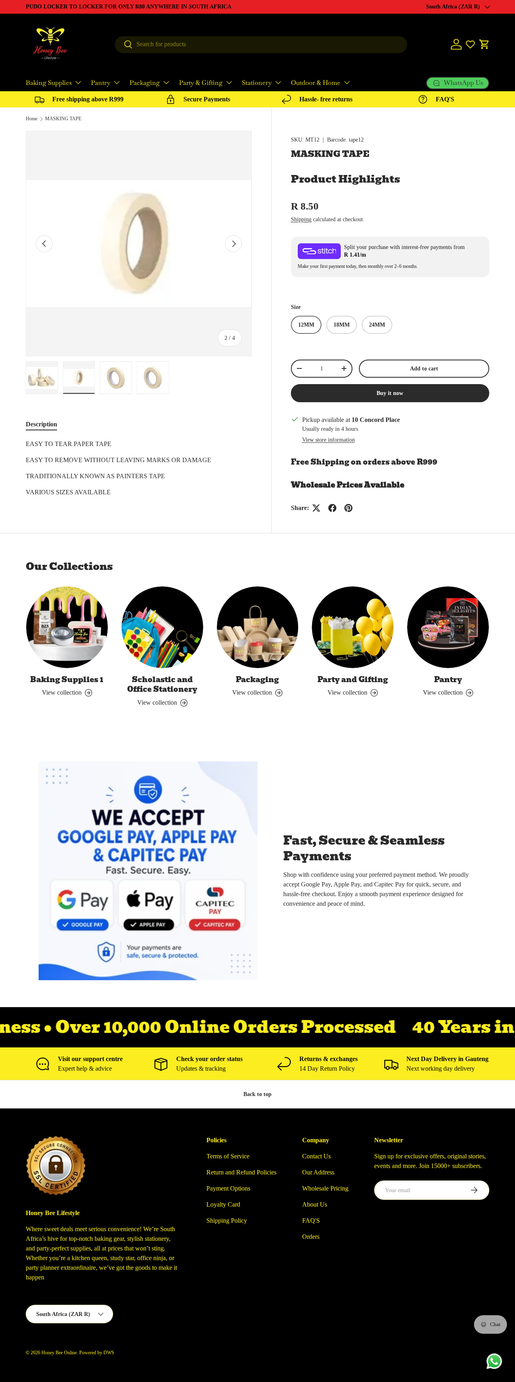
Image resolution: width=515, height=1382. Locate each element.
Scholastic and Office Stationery (162, 684)
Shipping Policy (226, 1220)
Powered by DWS (96, 1352)
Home (31, 118)
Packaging (145, 82)
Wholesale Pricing (325, 1188)
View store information (328, 439)
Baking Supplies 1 (66, 679)
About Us (314, 1204)
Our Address (318, 1172)
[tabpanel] (139, 468)
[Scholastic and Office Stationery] (162, 627)
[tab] (41, 424)
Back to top (257, 1094)
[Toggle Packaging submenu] (166, 82)
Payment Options (228, 1188)
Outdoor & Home (315, 82)
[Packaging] (258, 627)
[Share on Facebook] (332, 508)
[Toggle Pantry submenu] (117, 82)
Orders (310, 1236)
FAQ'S (311, 1220)
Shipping (301, 219)
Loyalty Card (223, 1204)
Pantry (100, 82)
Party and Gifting (352, 679)
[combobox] (261, 44)
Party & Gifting (200, 82)
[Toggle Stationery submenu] (278, 82)
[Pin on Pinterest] (348, 508)
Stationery (257, 82)
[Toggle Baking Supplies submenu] (78, 82)
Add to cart (424, 368)
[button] (484, 44)
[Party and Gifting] (352, 627)
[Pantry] (448, 627)
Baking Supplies (49, 82)
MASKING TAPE (63, 118)
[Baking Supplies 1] (67, 627)
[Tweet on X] (316, 508)
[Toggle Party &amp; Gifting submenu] (229, 82)
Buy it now (390, 393)
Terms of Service (227, 1156)
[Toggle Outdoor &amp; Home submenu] (347, 82)
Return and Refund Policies (241, 1172)
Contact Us (316, 1156)
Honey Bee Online (59, 1352)
